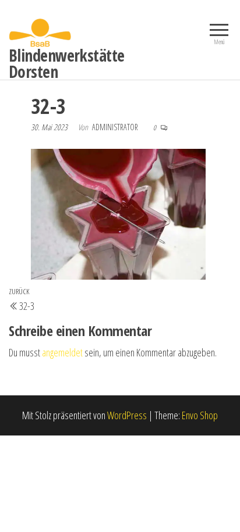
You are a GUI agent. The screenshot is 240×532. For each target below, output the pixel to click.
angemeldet (62, 352)
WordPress (127, 415)
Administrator (116, 127)
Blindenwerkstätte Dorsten (66, 63)
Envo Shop (200, 415)
